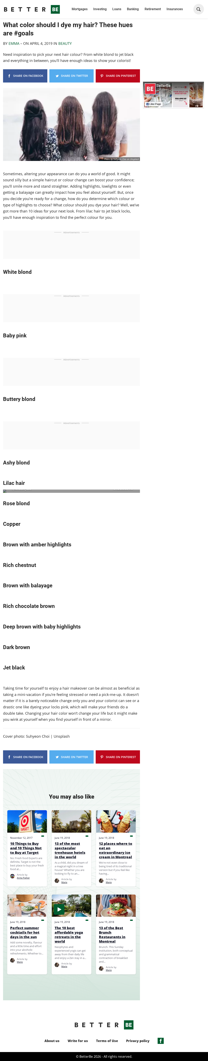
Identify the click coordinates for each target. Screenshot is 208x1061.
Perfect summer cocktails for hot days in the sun (24, 932)
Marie (64, 882)
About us (52, 1041)
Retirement (153, 9)
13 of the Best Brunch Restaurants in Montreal (112, 935)
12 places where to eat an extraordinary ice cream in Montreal (115, 850)
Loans (116, 9)
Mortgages (80, 9)
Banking (133, 9)
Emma (14, 43)
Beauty (65, 43)
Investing (100, 9)
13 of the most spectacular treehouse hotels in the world (70, 850)
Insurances (175, 9)
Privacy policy (138, 1041)
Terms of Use (107, 1041)
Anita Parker (23, 877)
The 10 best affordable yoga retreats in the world (69, 935)
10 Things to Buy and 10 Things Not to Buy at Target (26, 848)
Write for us (78, 1041)
